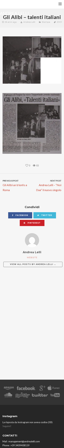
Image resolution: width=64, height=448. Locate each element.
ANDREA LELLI (14, 13)
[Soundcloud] (8, 395)
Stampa (46, 22)
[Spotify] (22, 395)
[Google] (42, 388)
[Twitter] (39, 395)
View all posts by (33, 264)
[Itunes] (53, 388)
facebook (21, 215)
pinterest (34, 223)
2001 (59, 22)
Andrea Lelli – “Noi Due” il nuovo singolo (48, 185)
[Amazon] (9, 388)
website (32, 257)
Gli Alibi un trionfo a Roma (15, 185)
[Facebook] (26, 388)
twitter (46, 215)
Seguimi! (6, 426)
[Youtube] (55, 395)
